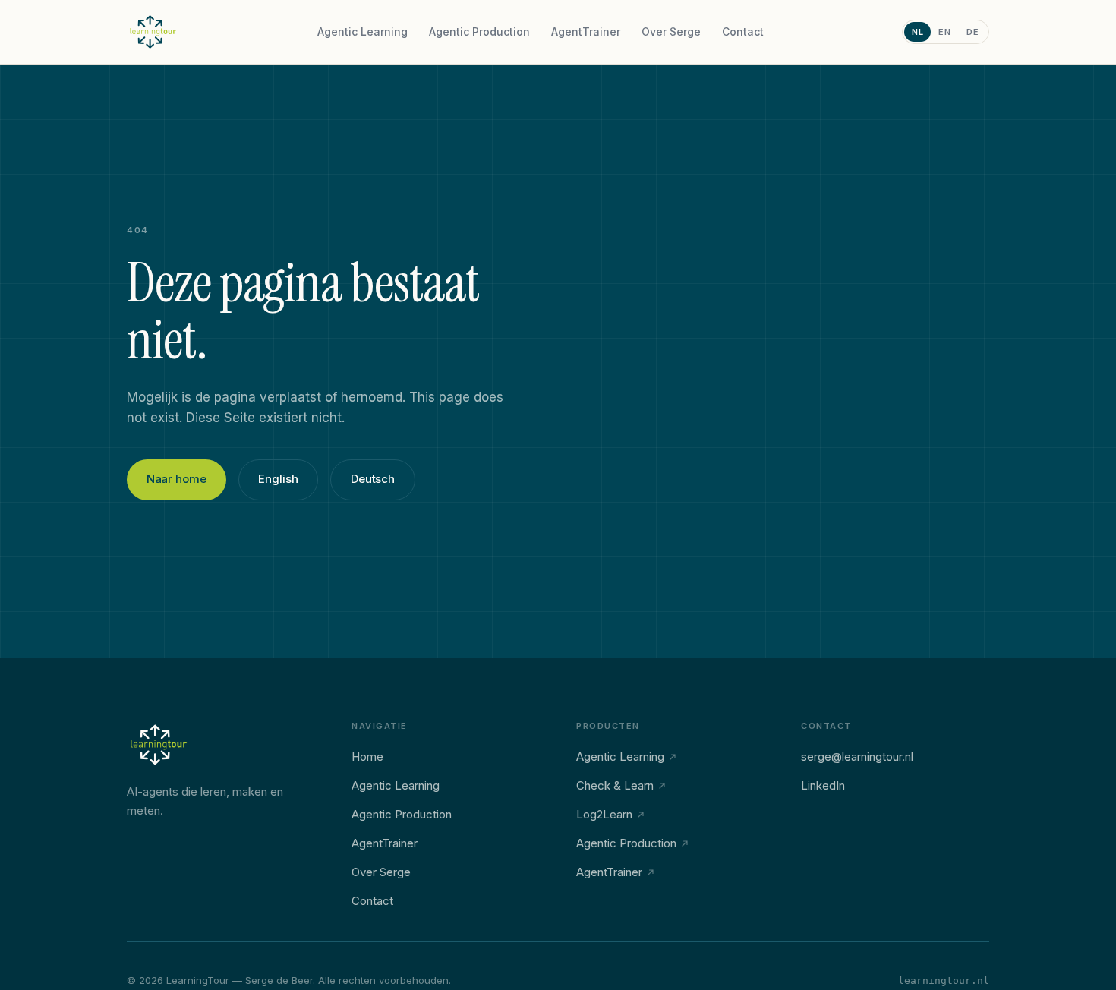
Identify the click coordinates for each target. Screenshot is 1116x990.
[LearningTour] (153, 32)
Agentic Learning (362, 31)
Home (367, 756)
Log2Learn (604, 814)
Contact (743, 31)
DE (972, 32)
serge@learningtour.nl (857, 756)
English (278, 478)
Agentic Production (479, 31)
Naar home (176, 478)
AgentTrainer (585, 31)
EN (944, 32)
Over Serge (671, 31)
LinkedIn (823, 785)
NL (918, 32)
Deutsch (373, 478)
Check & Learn (615, 785)
